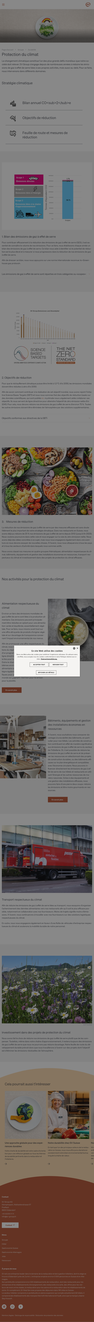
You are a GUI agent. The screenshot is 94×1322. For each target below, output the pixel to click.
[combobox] (74, 648)
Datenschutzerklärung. (49, 659)
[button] (47, 671)
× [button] (77, 648)
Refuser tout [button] (58, 664)
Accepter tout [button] (39, 664)
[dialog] (47, 661)
